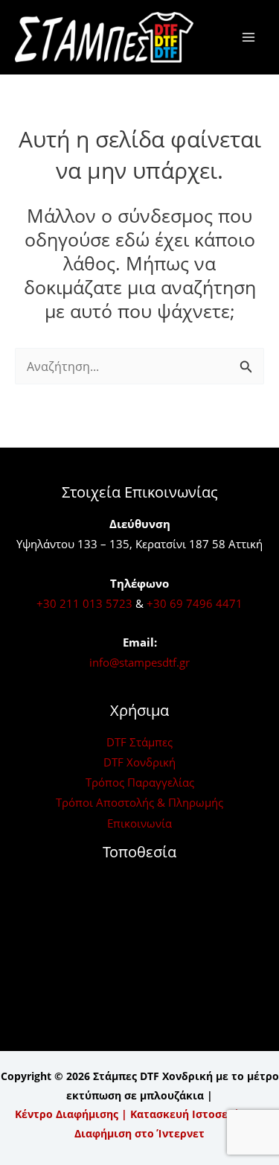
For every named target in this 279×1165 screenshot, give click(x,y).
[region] (139, 1047)
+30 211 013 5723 (84, 603)
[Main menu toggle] (248, 38)
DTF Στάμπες (139, 741)
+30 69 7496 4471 (195, 603)
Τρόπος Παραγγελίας (140, 782)
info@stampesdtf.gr (139, 662)
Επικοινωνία (139, 823)
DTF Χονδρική (139, 762)
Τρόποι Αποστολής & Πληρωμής (139, 802)
